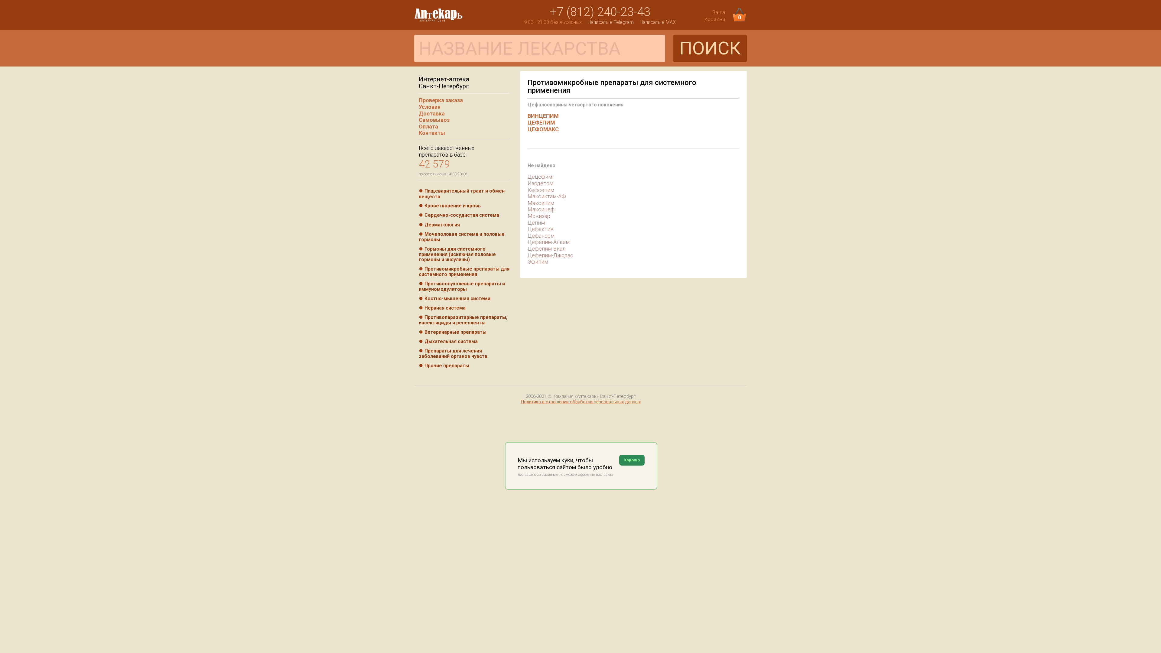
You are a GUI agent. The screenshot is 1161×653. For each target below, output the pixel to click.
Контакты (432, 133)
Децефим (540, 177)
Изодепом (540, 183)
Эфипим (538, 261)
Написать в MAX (658, 22)
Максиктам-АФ (547, 196)
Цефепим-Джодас (550, 255)
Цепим (536, 222)
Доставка (432, 113)
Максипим (541, 203)
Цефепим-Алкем (549, 242)
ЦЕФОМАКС (543, 129)
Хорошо (632, 460)
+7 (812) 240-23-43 (600, 12)
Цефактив (541, 229)
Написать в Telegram (611, 22)
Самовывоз (434, 120)
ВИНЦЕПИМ (543, 116)
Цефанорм (541, 235)
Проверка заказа (441, 100)
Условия (430, 107)
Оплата (428, 126)
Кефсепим (541, 190)
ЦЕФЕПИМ (541, 122)
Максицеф (541, 209)
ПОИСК (710, 48)
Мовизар (539, 216)
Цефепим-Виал (546, 248)
